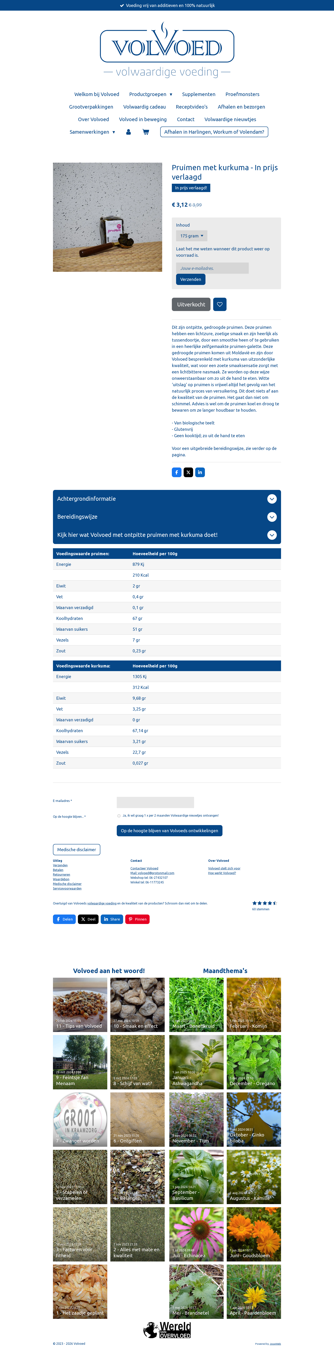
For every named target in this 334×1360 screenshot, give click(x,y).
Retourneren (61, 874)
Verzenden (190, 279)
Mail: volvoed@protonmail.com (152, 873)
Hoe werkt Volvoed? (222, 873)
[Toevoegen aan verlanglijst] (220, 304)
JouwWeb (275, 1343)
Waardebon (61, 879)
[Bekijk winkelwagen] (145, 132)
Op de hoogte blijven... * (69, 816)
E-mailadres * (62, 800)
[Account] (128, 132)
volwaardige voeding (102, 903)
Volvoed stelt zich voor (224, 868)
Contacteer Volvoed (144, 868)
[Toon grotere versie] (167, 1330)
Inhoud (183, 225)
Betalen (58, 870)
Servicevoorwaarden (67, 888)
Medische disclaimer (67, 884)
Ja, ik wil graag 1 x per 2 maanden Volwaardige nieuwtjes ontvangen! (171, 815)
